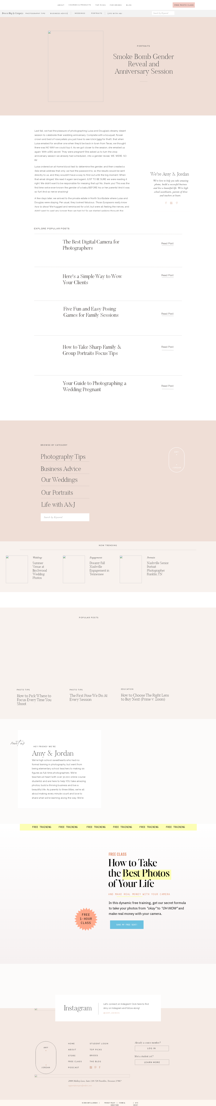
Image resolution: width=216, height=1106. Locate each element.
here (99, 139)
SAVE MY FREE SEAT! (126, 925)
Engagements (96, 557)
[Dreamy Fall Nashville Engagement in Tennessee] (74, 569)
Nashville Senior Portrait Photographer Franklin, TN (158, 568)
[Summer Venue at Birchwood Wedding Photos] (17, 569)
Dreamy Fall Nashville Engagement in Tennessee (99, 568)
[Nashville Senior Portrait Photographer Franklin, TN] (131, 569)
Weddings (37, 557)
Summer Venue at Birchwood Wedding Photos (40, 570)
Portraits (143, 46)
